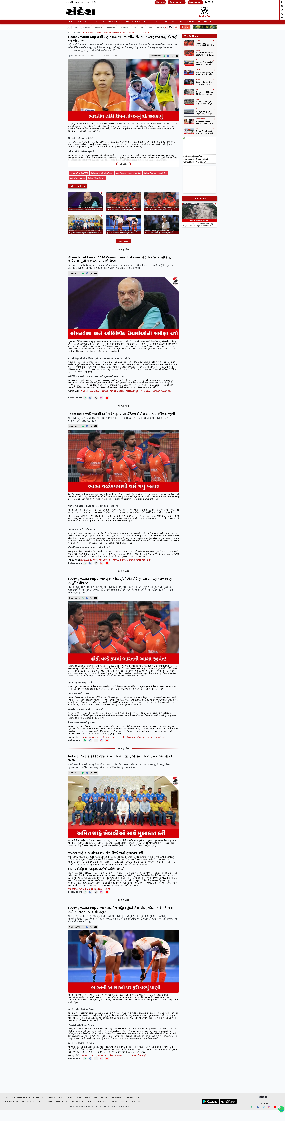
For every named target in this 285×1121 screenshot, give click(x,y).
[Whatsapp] (282, 2)
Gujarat (79, 21)
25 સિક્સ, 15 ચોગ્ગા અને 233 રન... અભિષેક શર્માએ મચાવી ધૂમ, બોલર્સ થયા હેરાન (115, 560)
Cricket (157, 21)
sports (77, 32)
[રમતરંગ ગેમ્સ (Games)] (170, 27)
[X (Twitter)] (172, 56)
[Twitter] (282, 10)
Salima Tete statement (96, 178)
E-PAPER (161, 2)
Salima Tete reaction (77, 178)
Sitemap (49, 1101)
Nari (142, 27)
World (149, 21)
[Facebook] (282, 6)
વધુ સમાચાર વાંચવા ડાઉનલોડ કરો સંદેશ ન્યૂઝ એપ (89, 889)
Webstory (129, 21)
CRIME (173, 21)
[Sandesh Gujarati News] (82, 11)
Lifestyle (181, 21)
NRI (150, 27)
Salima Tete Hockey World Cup (155, 173)
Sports (166, 21)
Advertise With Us (28, 1101)
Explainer (86, 27)
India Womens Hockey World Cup (128, 173)
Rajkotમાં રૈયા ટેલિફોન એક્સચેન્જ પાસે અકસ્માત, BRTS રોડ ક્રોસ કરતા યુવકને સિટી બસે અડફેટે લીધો (126, 391)
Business (139, 21)
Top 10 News (191, 36)
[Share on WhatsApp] (281, 1109)
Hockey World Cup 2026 (79, 173)
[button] (205, 2)
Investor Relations (10, 1101)
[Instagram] (282, 14)
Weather (111, 21)
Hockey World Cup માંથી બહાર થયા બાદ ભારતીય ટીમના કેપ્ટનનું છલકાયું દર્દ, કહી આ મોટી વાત (123, 737)
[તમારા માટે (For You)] (176, 27)
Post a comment (123, 241)
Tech (134, 27)
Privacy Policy (61, 1101)
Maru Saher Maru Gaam (94, 21)
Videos (76, 27)
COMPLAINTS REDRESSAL (119, 1101)
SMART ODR (136, 1101)
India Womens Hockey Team (101, 173)
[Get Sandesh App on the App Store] (228, 1101)
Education (98, 27)
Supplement (175, 2)
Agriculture (124, 27)
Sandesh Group (77, 1101)
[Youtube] (282, 17)
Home (71, 21)
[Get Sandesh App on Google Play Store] (210, 1101)
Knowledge (111, 27)
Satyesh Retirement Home (96, 1101)
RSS (40, 1101)
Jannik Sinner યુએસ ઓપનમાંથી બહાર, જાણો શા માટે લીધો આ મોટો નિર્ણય (114, 1055)
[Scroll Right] (165, 27)
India (120, 21)
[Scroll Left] (68, 27)
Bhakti (206, 21)
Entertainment (195, 21)
